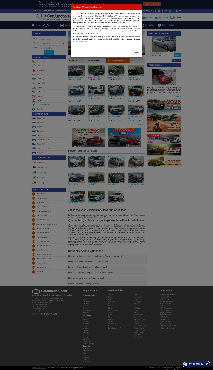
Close (136, 53)
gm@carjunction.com (81, 41)
